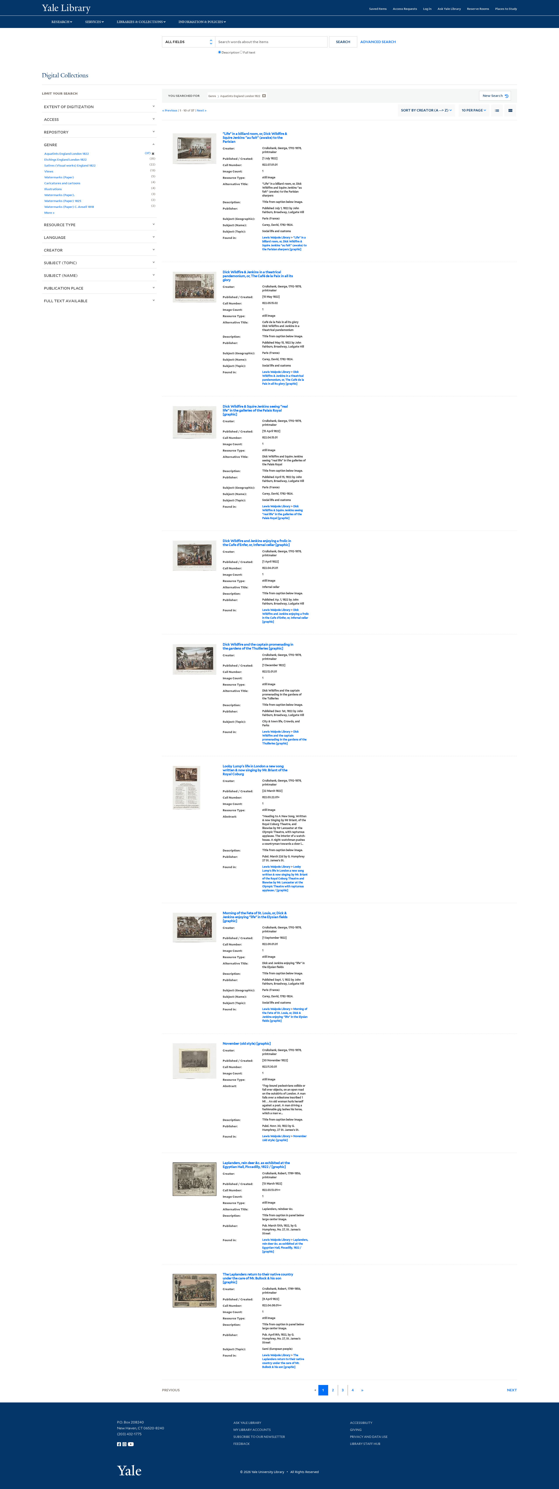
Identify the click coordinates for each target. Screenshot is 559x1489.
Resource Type (60, 224)
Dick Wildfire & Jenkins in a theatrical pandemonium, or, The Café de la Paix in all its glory (258, 276)
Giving (356, 1430)
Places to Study (506, 9)
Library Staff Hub (365, 1444)
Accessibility (361, 1423)
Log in (427, 9)
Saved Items (378, 9)
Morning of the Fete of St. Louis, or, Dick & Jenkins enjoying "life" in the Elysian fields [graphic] (255, 917)
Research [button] (60, 22)
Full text (249, 52)
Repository (56, 132)
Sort (425, 110)
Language (55, 237)
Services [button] (93, 22)
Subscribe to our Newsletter (259, 1437)
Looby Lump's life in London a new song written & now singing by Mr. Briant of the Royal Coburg (255, 770)
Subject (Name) (61, 275)
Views (48, 171)
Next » (202, 110)
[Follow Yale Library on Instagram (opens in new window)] (124, 1444)
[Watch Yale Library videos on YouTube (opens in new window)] (131, 1444)
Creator (53, 250)
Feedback (241, 1444)
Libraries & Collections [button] (140, 22)
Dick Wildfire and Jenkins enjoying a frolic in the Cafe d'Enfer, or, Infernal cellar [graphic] (257, 543)
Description (230, 52)
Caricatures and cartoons (62, 183)
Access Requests (405, 9)
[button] (343, 41)
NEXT (512, 1390)
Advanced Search (378, 42)
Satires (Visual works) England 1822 (70, 165)
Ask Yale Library (449, 9)
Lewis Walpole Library (276, 237)
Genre (50, 144)
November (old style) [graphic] (247, 1044)
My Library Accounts (252, 1430)
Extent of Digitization (69, 106)
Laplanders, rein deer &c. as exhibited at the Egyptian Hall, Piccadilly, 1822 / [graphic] (256, 1165)
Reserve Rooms (478, 9)
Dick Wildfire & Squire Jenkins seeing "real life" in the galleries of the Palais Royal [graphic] (255, 410)
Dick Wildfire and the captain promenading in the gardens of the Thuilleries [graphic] (258, 646)
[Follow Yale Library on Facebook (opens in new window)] (119, 1444)
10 (472, 110)
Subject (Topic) (60, 262)
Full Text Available (66, 300)
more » (49, 212)
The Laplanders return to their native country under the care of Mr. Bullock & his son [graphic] (258, 1278)
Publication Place (63, 288)
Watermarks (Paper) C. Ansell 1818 (69, 207)
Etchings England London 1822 (65, 159)
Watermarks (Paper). (59, 195)
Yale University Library (77, 8)
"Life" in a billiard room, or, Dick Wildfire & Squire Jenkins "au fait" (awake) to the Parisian (255, 138)
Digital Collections (65, 75)
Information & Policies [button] (201, 22)
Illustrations (53, 189)
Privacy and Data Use (369, 1437)
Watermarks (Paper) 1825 (62, 201)
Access (51, 119)
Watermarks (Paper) (59, 177)
